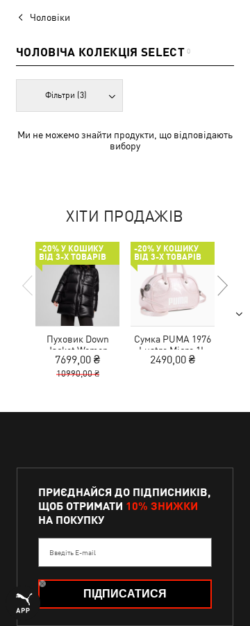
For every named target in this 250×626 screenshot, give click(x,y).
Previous (28, 285)
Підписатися (125, 594)
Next (221, 285)
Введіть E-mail (72, 552)
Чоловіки (50, 17)
